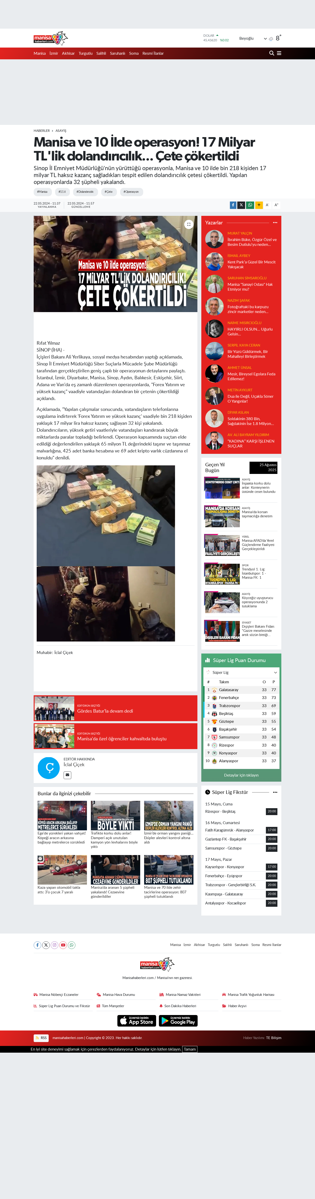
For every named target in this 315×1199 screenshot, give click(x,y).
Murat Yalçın (240, 233)
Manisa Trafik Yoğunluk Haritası (251, 995)
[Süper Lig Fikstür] (275, 792)
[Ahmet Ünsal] (214, 373)
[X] (46, 945)
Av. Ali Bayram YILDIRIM (248, 435)
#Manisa (42, 191)
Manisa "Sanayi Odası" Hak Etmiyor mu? (250, 287)
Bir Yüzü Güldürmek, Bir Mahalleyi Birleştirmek (248, 354)
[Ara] (272, 53)
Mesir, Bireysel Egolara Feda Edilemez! (251, 376)
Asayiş (61, 131)
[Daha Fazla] (259, 205)
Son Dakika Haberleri (180, 1006)
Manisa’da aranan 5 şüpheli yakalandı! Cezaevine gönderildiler (112, 892)
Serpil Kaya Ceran (244, 345)
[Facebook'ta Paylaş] (233, 205)
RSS (43, 1038)
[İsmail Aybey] (214, 261)
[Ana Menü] (278, 53)
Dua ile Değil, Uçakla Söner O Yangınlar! (250, 399)
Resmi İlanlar (153, 53)
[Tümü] (275, 223)
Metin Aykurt (240, 390)
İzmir (54, 53)
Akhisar (68, 53)
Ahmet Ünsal (240, 368)
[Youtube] (63, 945)
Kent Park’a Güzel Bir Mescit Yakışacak (252, 264)
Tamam (190, 1049)
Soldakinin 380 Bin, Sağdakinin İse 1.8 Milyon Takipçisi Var (249, 421)
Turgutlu (85, 53)
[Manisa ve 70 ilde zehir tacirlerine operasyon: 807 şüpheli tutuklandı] (168, 869)
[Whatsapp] (71, 945)
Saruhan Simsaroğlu (247, 278)
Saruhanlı (117, 53)
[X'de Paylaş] (241, 205)
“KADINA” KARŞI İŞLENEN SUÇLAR (251, 443)
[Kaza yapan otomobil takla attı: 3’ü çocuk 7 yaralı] (62, 869)
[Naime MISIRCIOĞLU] (214, 328)
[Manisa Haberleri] (51, 38)
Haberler (42, 131)
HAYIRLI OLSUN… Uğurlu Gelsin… (250, 331)
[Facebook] (37, 945)
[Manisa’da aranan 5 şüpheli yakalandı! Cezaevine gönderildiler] (115, 869)
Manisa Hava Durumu (119, 995)
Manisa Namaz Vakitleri (183, 995)
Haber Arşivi (237, 1006)
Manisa (40, 53)
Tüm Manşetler (113, 1006)
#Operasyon (131, 191)
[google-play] (178, 1020)
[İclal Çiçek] (49, 768)
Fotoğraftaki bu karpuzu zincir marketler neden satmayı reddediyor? (248, 309)
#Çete (108, 191)
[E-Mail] (67, 775)
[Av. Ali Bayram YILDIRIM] (214, 440)
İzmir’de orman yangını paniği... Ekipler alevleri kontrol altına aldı (168, 837)
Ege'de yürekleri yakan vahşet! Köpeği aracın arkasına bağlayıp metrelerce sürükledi (62, 837)
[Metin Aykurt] (214, 396)
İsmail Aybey (239, 256)
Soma (134, 53)
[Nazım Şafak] (214, 306)
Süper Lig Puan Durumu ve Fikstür (64, 1006)
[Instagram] (54, 945)
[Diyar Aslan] (214, 418)
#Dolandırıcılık (85, 191)
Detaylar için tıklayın (241, 775)
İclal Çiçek (74, 764)
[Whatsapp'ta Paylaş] (250, 205)
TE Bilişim (273, 1038)
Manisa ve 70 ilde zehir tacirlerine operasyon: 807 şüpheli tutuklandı (165, 892)
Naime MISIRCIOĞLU (245, 323)
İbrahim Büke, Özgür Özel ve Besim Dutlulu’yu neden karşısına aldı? (252, 242)
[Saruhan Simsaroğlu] (214, 284)
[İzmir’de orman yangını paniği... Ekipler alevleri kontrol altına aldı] (168, 815)
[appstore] (137, 1020)
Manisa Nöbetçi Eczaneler (58, 995)
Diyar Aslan (238, 412)
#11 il (62, 191)
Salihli (101, 53)
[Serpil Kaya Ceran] (214, 351)
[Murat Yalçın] (214, 239)
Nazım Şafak (239, 300)
